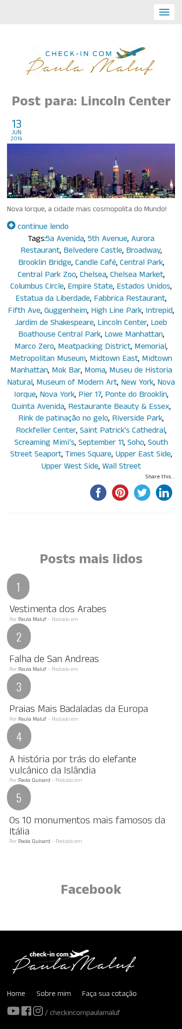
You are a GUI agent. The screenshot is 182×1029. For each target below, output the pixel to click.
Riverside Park (137, 419)
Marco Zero (34, 347)
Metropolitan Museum (48, 360)
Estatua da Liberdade (52, 299)
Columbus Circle (37, 287)
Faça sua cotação (109, 994)
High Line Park (116, 312)
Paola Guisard (34, 781)
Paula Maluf (32, 620)
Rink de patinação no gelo (63, 419)
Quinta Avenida (38, 408)
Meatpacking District (94, 347)
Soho (135, 444)
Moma (94, 371)
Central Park (141, 264)
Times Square (88, 455)
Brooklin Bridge (44, 264)
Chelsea (93, 276)
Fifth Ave (24, 312)
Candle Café (95, 264)
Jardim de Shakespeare (54, 324)
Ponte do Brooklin (136, 396)
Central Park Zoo (47, 276)
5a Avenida (65, 240)
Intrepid (159, 312)
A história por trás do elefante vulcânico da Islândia (72, 766)
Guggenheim (65, 312)
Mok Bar (66, 371)
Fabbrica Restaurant (129, 299)
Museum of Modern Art (76, 383)
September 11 (101, 444)
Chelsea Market (136, 276)
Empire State (90, 287)
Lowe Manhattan (134, 335)
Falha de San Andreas (54, 660)
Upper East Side (143, 455)
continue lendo (42, 228)
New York (137, 383)
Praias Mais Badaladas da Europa (78, 710)
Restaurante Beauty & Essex (118, 408)
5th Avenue (107, 240)
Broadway (143, 251)
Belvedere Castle (92, 251)
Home (16, 994)
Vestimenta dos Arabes (57, 610)
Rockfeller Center (46, 431)
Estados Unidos (143, 287)
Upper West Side (69, 467)
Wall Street (121, 467)
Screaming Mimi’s (44, 444)
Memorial (150, 347)
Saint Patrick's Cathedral (122, 431)
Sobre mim (53, 994)
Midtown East (114, 360)
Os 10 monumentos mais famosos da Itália (87, 827)
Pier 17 (89, 396)
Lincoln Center (122, 324)
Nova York (57, 396)
